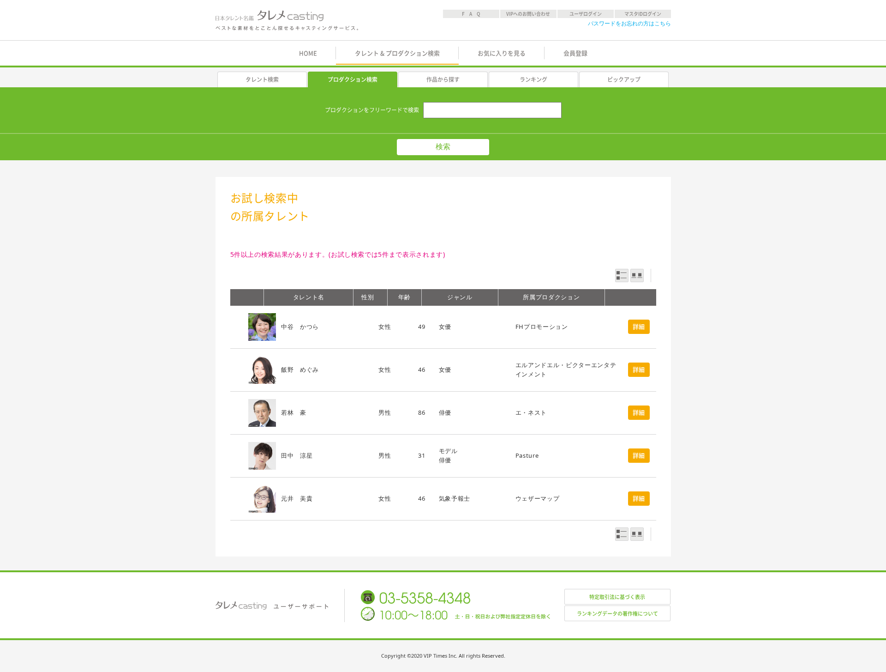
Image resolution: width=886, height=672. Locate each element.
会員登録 (575, 53)
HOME (308, 53)
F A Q (471, 14)
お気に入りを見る (502, 53)
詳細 (639, 327)
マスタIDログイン (642, 14)
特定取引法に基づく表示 (617, 596)
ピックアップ (624, 79)
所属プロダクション (551, 297)
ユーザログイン (585, 14)
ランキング (533, 79)
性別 (367, 297)
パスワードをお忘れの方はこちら (629, 23)
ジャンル (460, 297)
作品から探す (443, 79)
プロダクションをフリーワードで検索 (372, 110)
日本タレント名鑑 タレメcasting (287, 20)
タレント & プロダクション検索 (397, 53)
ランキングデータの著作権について (617, 613)
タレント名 (308, 297)
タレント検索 (262, 79)
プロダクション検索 (352, 79)
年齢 (404, 297)
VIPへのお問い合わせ (528, 14)
